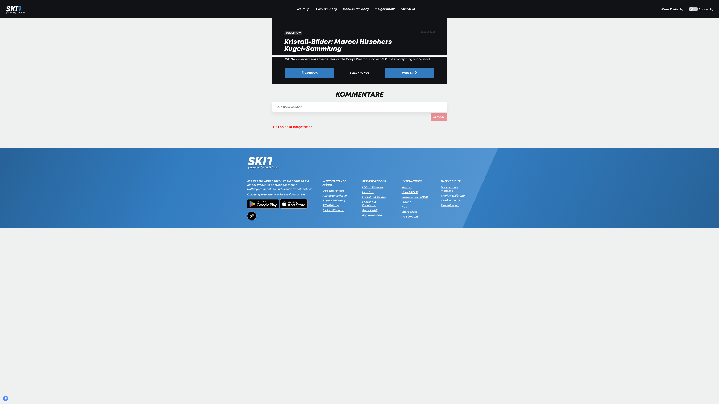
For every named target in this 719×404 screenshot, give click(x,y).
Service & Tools (374, 181)
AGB (404, 206)
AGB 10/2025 (410, 216)
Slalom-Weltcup (333, 210)
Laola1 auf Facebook (369, 203)
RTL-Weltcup (331, 205)
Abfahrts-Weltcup (335, 195)
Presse (406, 201)
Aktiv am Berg (326, 9)
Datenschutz (450, 181)
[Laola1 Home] (262, 163)
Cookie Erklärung (453, 195)
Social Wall (369, 210)
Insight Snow (385, 9)
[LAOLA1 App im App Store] (294, 204)
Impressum (409, 211)
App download (372, 215)
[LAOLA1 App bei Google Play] (263, 204)
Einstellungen (450, 205)
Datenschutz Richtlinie (449, 189)
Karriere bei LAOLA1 (415, 197)
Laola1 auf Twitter (374, 197)
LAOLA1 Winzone (372, 187)
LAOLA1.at (408, 9)
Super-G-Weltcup (334, 200)
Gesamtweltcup (334, 190)
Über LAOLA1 (410, 192)
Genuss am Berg (356, 9)
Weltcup (303, 9)
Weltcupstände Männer (334, 183)
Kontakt (407, 187)
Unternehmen (412, 181)
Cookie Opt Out (451, 200)
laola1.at (368, 192)
